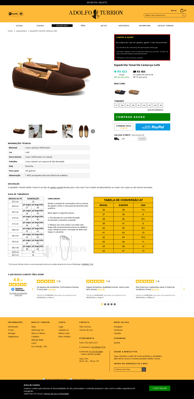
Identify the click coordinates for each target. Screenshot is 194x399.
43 (150, 105)
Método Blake (37, 340)
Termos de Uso (86, 330)
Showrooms (145, 26)
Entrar (174, 10)
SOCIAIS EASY (62, 26)
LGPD (33, 343)
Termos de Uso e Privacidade (56, 393)
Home (10, 31)
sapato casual (56, 187)
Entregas (11, 333)
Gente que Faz (37, 330)
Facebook (118, 330)
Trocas (11, 330)
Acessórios (124, 26)
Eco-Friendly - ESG (39, 346)
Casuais (40, 26)
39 (127, 105)
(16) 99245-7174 (98, 347)
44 (155, 105)
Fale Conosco (85, 326)
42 (144, 105)
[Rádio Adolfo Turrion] (15, 13)
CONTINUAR (160, 388)
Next (93, 131)
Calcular (142, 139)
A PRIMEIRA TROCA (123, 127)
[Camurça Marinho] (120, 92)
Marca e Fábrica (38, 333)
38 (122, 105)
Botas (104, 26)
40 (133, 105)
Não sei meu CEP (138, 135)
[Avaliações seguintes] (184, 289)
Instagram (118, 326)
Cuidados (35, 336)
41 (139, 105)
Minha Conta (63, 333)
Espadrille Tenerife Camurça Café (43, 31)
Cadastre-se (63, 330)
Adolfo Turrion (165, 26)
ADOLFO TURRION (96, 14)
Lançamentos (21, 31)
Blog (33, 326)
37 (116, 105)
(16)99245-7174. (87, 264)
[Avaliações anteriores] (32, 289)
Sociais (19, 26)
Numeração (13, 326)
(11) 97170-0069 (96, 351)
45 (161, 105)
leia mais (52, 289)
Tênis (83, 26)
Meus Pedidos (64, 336)
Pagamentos (13, 336)
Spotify (117, 342)
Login (60, 326)
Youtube (117, 333)
